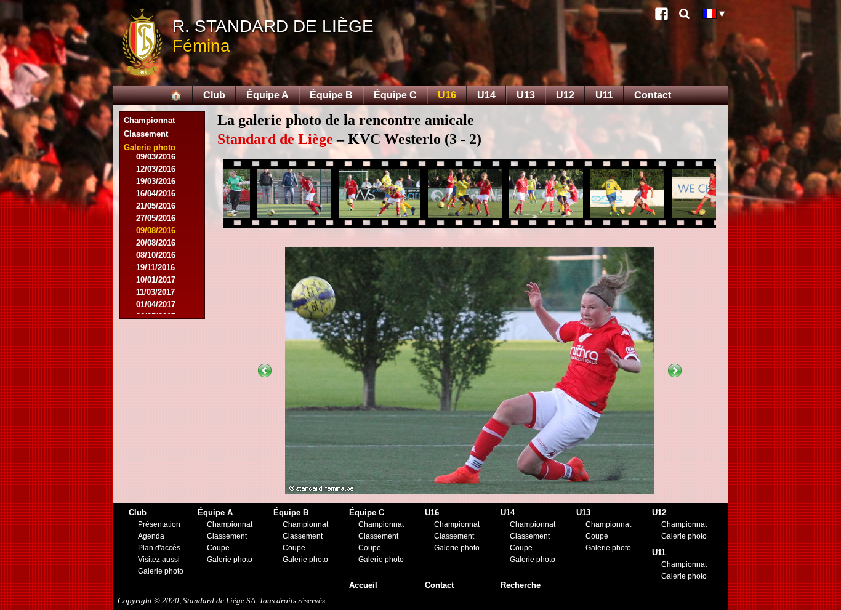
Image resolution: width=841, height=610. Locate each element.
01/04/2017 (155, 304)
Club (214, 95)
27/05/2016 (155, 218)
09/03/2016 (155, 156)
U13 (526, 95)
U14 (486, 95)
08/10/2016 (155, 255)
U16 (447, 95)
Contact (652, 95)
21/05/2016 (155, 206)
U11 (604, 95)
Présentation (159, 524)
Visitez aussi (159, 559)
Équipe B (331, 95)
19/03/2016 (155, 181)
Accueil (363, 585)
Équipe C (395, 95)
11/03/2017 (155, 292)
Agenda (151, 536)
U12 (565, 95)
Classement (146, 133)
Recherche (521, 585)
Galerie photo (160, 571)
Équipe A (267, 95)
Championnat (149, 120)
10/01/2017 (155, 279)
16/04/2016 (155, 193)
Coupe (218, 548)
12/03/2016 (155, 169)
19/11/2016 (155, 267)
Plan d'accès (159, 548)
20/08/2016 (155, 242)
